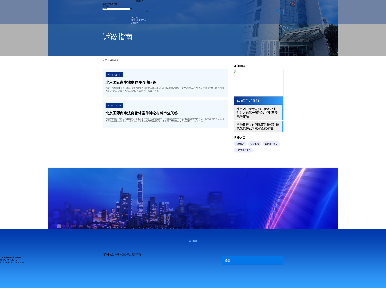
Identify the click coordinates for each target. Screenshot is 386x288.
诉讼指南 (114, 60)
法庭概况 (240, 144)
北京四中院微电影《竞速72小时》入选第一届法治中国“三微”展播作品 (258, 112)
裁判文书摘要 (271, 144)
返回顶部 (193, 241)
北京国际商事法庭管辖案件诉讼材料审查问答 (142, 113)
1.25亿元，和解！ (248, 100)
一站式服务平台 (243, 150)
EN (131, 9)
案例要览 (106, 6)
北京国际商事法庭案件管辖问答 (131, 82)
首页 (105, 60)
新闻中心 (139, 1)
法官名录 (254, 144)
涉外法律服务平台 (110, 4)
